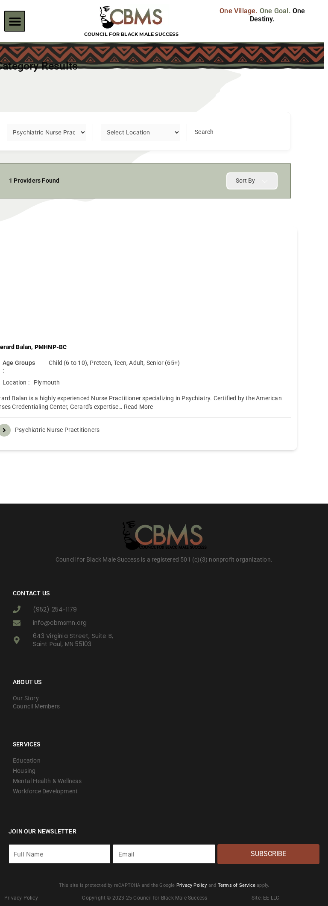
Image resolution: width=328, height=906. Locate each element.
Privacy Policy (191, 885)
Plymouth (47, 382)
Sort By (245, 180)
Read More (138, 406)
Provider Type (25, 131)
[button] (14, 21)
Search (204, 131)
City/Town (115, 131)
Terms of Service (236, 885)
